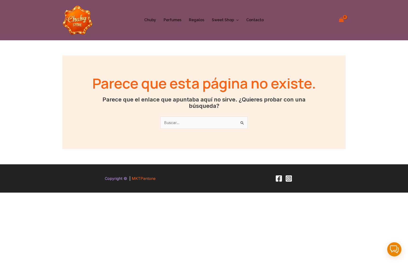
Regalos (196, 20)
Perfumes (172, 20)
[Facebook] (278, 178)
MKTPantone (144, 178)
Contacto (255, 20)
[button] (236, 20)
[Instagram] (288, 178)
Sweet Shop (223, 20)
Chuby (150, 20)
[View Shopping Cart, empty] (341, 20)
